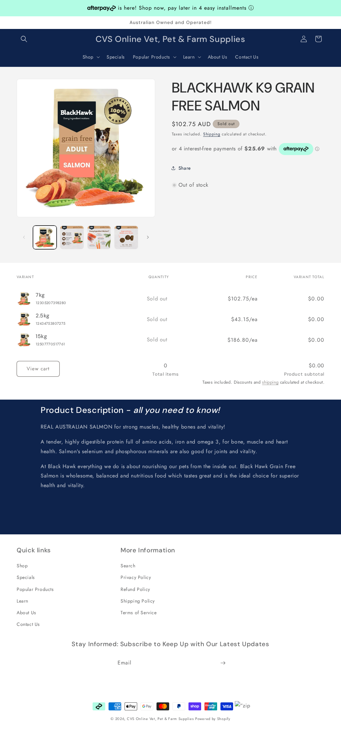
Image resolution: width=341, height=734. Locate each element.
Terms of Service (139, 612)
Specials (26, 577)
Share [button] (184, 168)
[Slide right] (148, 237)
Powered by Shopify (212, 718)
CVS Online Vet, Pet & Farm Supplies (160, 718)
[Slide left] (24, 237)
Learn (22, 601)
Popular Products (35, 589)
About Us (26, 612)
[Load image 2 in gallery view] (72, 237)
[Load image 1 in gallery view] (45, 237)
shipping (270, 382)
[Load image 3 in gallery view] (99, 237)
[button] (24, 39)
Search (128, 565)
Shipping (211, 134)
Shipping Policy (138, 601)
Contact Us (28, 624)
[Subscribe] (222, 663)
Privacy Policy (136, 577)
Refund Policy (135, 589)
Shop (22, 565)
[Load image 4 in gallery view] (126, 237)
